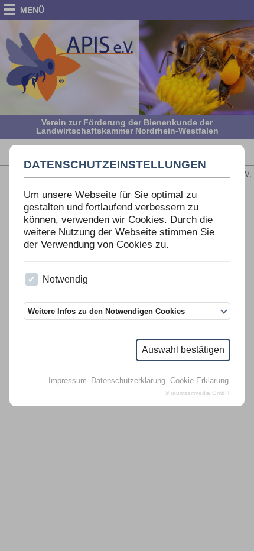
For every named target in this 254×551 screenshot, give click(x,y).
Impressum (67, 381)
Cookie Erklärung (199, 381)
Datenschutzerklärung (128, 381)
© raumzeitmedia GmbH (197, 393)
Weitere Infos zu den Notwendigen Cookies (106, 311)
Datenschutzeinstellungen (115, 165)
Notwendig (65, 279)
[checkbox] (31, 279)
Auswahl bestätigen (183, 350)
